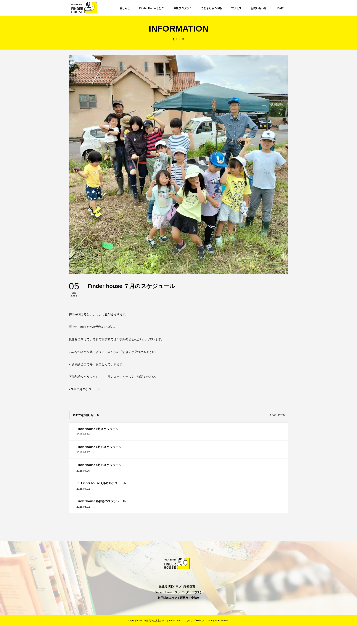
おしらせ (125, 7)
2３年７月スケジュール (84, 389)
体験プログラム (182, 7)
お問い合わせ (258, 7)
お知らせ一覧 (277, 414)
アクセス (236, 7)
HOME (280, 7)
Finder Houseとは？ (151, 7)
